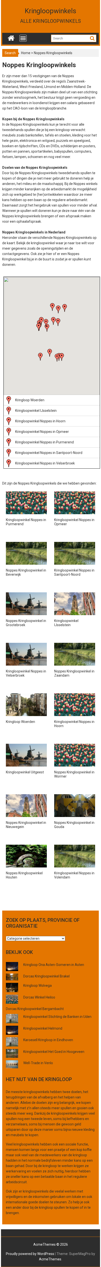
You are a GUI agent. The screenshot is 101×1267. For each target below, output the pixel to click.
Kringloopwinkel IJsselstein (36, 411)
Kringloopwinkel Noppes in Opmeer (42, 432)
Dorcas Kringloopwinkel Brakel (46, 976)
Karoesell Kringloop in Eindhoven (48, 1040)
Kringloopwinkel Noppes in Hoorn (40, 421)
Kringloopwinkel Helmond (42, 1028)
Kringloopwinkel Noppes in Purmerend (44, 442)
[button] (50, 353)
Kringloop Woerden (29, 400)
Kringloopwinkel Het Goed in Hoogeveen (53, 1052)
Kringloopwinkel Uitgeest (25, 772)
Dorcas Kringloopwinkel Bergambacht (35, 1009)
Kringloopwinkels (50, 11)
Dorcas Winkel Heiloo (39, 997)
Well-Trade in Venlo (38, 1063)
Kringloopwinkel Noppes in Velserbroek (45, 463)
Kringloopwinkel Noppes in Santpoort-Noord (48, 453)
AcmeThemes (50, 1259)
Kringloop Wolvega (37, 985)
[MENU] (23, 38)
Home (25, 53)
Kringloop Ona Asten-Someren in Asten (53, 965)
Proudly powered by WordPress (30, 1254)
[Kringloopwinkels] (11, 37)
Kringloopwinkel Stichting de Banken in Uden (57, 1017)
